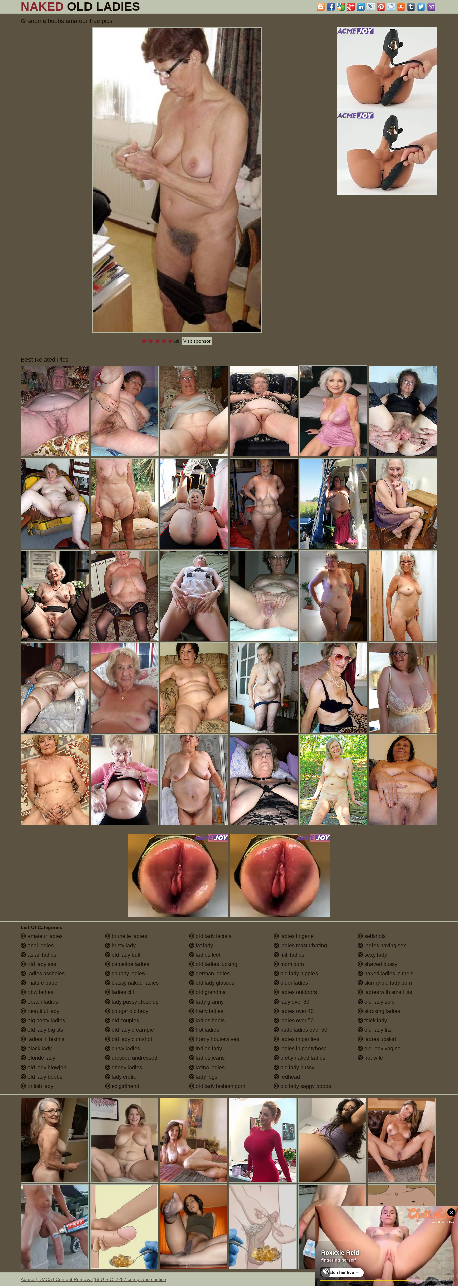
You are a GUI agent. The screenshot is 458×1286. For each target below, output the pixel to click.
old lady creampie (132, 1030)
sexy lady (375, 955)
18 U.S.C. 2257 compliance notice (130, 1279)
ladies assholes (45, 973)
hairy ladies (208, 1011)
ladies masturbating (303, 945)
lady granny (209, 1002)
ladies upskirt (379, 1039)
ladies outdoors (298, 992)
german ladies (212, 973)
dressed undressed (133, 1058)
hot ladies (206, 1030)
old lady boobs (44, 1077)
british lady (39, 1086)
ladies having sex (384, 945)
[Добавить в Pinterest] (381, 7)
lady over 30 (294, 1002)
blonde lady (40, 1058)
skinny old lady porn (387, 983)
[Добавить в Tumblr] (411, 7)
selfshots (374, 936)
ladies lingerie (296, 936)
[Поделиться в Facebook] (331, 7)
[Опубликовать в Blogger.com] (321, 7)
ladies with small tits (387, 992)
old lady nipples (298, 973)
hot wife (373, 1058)
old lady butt (125, 955)
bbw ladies (39, 992)
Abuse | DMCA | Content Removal (57, 1279)
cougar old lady (129, 1011)
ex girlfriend (124, 1086)
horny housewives (216, 1039)
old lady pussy (296, 1067)
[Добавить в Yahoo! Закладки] (431, 7)
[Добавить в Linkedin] (361, 7)
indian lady (208, 1048)
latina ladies (209, 1067)
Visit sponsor (197, 341)
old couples (124, 1020)
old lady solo (379, 1002)
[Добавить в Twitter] (421, 7)
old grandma (210, 992)
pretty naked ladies (302, 1058)
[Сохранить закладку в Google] (341, 7)
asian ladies (41, 955)
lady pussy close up (134, 1002)
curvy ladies (125, 1048)
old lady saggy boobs (305, 1086)
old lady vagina (382, 1048)
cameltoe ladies (129, 964)
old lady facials (212, 936)
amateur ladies (44, 936)
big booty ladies (45, 1020)
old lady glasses (214, 983)
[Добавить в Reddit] (391, 7)
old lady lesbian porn (219, 1086)
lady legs (205, 1077)
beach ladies (42, 1002)
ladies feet (207, 955)
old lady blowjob (46, 1067)
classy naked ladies (134, 983)
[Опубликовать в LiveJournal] (371, 7)
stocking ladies (381, 1011)
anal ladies (40, 945)
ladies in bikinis (45, 1039)
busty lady (123, 945)
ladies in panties (299, 1039)
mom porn (291, 964)
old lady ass (41, 964)
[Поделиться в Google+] (351, 7)
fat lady (203, 945)
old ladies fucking (215, 964)
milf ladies (291, 955)
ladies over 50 (296, 1020)
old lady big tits (44, 1030)
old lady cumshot (131, 1039)
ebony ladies (126, 1067)
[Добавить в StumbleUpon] (401, 7)
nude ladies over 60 (303, 1030)
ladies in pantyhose (303, 1048)
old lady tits (377, 1030)
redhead (289, 1077)
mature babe (41, 983)
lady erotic (123, 1077)
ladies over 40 (296, 1011)
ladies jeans (209, 1058)
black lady (39, 1048)
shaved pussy (380, 964)
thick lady (375, 1020)
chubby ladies (127, 973)
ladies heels (209, 1020)
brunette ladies (128, 936)
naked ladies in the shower (395, 973)
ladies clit (122, 992)
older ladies (293, 983)
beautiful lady (42, 1011)
